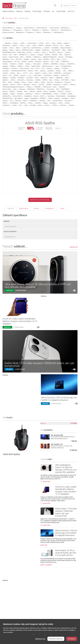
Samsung (29, 94)
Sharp (57, 94)
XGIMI (40, 105)
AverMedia (55, 48)
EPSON (24, 61)
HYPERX (66, 68)
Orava (35, 84)
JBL (19, 73)
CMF (16, 55)
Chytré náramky (42, 28)
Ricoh (46, 91)
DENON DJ (38, 57)
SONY (43, 96)
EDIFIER (46, 59)
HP (38, 68)
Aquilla (5, 48)
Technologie (36, 11)
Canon (38, 52)
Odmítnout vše (40, 639)
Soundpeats (71, 96)
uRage (45, 103)
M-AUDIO (30, 78)
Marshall (21, 78)
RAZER (12, 91)
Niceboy (17, 82)
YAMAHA (64, 105)
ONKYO (13, 84)
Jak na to (71, 11)
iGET (37, 71)
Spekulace (9, 290)
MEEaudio (60, 78)
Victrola (67, 103)
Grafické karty (58, 32)
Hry (53, 11)
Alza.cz (43, 423)
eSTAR (31, 61)
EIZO (53, 59)
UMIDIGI (38, 103)
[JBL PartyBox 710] (45, 448)
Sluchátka (7, 30)
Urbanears (53, 103)
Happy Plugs (36, 66)
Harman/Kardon (48, 66)
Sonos (36, 96)
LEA (10, 75)
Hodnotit (57, 128)
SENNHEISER (47, 94)
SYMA (72, 98)
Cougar (41, 55)
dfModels (6, 59)
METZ (13, 80)
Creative (67, 55)
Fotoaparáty (18, 30)
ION (65, 71)
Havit (57, 66)
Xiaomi (47, 105)
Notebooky (65, 28)
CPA (61, 55)
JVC (31, 73)
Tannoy (5, 100)
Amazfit (15, 45)
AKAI (48, 43)
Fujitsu (29, 64)
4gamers (8, 43)
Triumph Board (57, 100)
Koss (45, 73)
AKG (54, 43)
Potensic (22, 89)
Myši (39, 32)
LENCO (16, 75)
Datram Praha (14, 57)
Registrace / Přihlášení (70, 5)
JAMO (13, 73)
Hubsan (57, 68)
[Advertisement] (59, 312)
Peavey (73, 84)
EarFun (34, 59)
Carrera (68, 52)
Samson (20, 94)
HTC (43, 68)
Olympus (68, 82)
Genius (63, 64)
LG (30, 75)
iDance (31, 71)
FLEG (57, 61)
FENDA (46, 61)
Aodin (34, 45)
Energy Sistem (8, 61)
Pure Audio (51, 89)
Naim (73, 80)
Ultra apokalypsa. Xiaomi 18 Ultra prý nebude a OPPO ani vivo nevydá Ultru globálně (38, 285)
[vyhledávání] (55, 5)
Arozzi (11, 48)
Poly (15, 89)
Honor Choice (25, 68)
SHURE (64, 94)
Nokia (37, 82)
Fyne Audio (37, 64)
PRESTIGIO (41, 89)
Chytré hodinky (29, 28)
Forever (5, 64)
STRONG (43, 98)
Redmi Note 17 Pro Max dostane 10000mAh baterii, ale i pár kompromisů (39, 364)
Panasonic (57, 84)
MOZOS (38, 80)
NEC (4, 82)
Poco (55, 87)
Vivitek (15, 105)
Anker (22, 45)
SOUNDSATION (7, 98)
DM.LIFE (19, 59)
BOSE (70, 50)
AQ (62, 45)
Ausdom (47, 48)
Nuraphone (59, 82)
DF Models (69, 57)
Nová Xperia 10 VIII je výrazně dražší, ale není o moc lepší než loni (65, 552)
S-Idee (70, 94)
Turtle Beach (14, 103)
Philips (29, 87)
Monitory (55, 30)
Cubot (5, 57)
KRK (51, 73)
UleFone (23, 103)
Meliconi (6, 80)
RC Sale (20, 91)
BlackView (46, 50)
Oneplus (5, 84)
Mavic (37, 78)
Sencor (38, 94)
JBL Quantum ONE (57, 435)
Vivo (21, 105)
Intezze (58, 71)
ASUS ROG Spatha (23, 18)
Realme (33, 91)
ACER (23, 43)
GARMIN (46, 64)
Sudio (50, 98)
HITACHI (15, 68)
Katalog (27, 11)
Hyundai (6, 71)
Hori (33, 68)
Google (21, 66)
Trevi (49, 100)
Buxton (30, 52)
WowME (33, 105)
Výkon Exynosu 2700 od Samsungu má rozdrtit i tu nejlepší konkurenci (59, 398)
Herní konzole (55, 28)
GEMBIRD (55, 64)
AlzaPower (6, 45)
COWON (55, 55)
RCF (26, 91)
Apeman (48, 45)
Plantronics (47, 87)
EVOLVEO (38, 61)
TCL (12, 100)
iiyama (43, 71)
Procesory (30, 32)
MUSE (57, 80)
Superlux (57, 98)
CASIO (5, 55)
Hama (27, 66)
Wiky (26, 105)
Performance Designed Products (13, 87)
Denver (61, 57)
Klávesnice (47, 32)
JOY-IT (25, 73)
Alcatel (60, 43)
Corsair (33, 55)
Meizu (67, 78)
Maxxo (52, 78)
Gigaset (5, 66)
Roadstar (53, 91)
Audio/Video (61, 11)
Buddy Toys (21, 52)
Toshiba (42, 100)
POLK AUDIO (7, 89)
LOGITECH (48, 75)
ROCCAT (61, 91)
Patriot (66, 84)
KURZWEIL (58, 73)
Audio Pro (26, 48)
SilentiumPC (7, 96)
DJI (13, 59)
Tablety (19, 28)
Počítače (46, 11)
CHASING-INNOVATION (19, 71)
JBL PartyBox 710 (56, 444)
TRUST (5, 103)
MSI (51, 80)
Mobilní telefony (8, 11)
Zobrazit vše (74, 247)
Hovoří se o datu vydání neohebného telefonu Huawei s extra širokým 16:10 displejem (19, 321)
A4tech (16, 43)
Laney (5, 75)
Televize (46, 30)
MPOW (45, 80)
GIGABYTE (71, 64)
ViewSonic (6, 105)
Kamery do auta (8, 32)
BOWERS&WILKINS (9, 52)
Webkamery (20, 32)
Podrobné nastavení (56, 639)
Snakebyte (28, 96)
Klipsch (38, 73)
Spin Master (18, 98)
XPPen (55, 105)
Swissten (65, 98)
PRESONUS (31, 89)
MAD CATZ (65, 75)
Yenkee (72, 105)
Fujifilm (21, 64)
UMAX (31, 103)
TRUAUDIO (68, 100)
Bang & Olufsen (66, 48)
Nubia (43, 82)
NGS (10, 82)
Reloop (39, 91)
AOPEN (41, 45)
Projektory (36, 30)
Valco (60, 103)
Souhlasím (71, 639)
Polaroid (62, 87)
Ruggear (5, 94)
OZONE (49, 84)
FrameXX (13, 64)
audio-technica (37, 48)
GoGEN (13, 66)
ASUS (15, 18)
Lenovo (23, 75)
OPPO (20, 84)
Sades (13, 94)
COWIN (48, 55)
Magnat (5, 78)
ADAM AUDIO (33, 43)
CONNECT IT (24, 55)
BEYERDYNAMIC (28, 50)
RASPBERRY (66, 89)
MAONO (14, 78)
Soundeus (51, 96)
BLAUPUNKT (56, 50)
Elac (59, 59)
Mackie (57, 75)
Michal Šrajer (21, 290)
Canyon (60, 52)
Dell (22, 57)
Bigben (38, 50)
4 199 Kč (74, 423)
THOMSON (33, 100)
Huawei (49, 68)
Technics (18, 100)
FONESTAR (65, 61)
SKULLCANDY (18, 96)
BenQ (18, 50)
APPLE (56, 45)
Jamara (5, 73)
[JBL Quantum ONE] (45, 439)
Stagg (26, 98)
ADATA (42, 43)
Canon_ (45, 52)
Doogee (27, 59)
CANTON (52, 52)
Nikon (24, 82)
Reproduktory (66, 30)
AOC (28, 45)
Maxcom (44, 78)
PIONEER (38, 87)
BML (64, 50)
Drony (28, 30)
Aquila (67, 45)
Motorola (30, 80)
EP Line (18, 61)
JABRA (71, 71)
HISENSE (6, 68)
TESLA (25, 100)
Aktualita (9, 369)
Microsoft (21, 80)
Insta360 (50, 71)
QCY (58, 89)
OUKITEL (42, 84)
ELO (64, 59)
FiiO (52, 61)
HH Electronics (66, 66)
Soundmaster (61, 96)
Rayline (5, 91)
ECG (40, 59)
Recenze (19, 11)
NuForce (50, 82)
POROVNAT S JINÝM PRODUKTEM (39, 200)
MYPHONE (65, 80)
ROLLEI (68, 91)
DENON (29, 57)
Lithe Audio (38, 75)
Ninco (30, 82)
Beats (12, 50)
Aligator (67, 43)
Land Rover (67, 73)
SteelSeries (35, 98)
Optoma (27, 84)
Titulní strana (8, 18)
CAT (11, 55)
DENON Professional (50, 57)
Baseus (5, 50)
